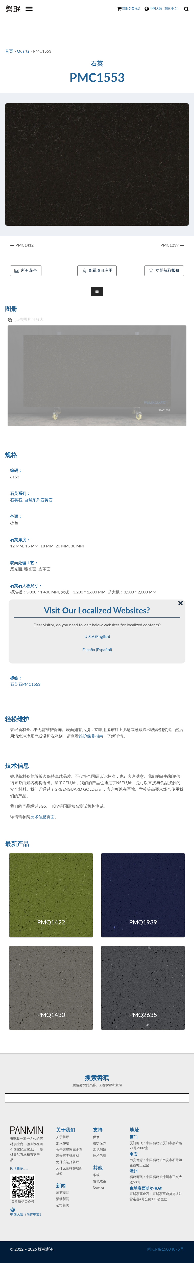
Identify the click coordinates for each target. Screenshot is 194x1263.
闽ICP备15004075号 (165, 1249)
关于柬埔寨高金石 (69, 1149)
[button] (25, 270)
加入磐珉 (62, 1143)
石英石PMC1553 (25, 684)
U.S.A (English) (97, 637)
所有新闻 (62, 1192)
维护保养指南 (91, 736)
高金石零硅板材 (67, 1156)
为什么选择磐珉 (67, 1162)
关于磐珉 (62, 1137)
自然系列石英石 (38, 500)
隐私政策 (99, 1181)
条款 (96, 1175)
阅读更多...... (19, 1168)
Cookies (99, 1187)
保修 (96, 1137)
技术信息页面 (42, 817)
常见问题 (99, 1149)
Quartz (23, 51)
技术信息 (99, 1156)
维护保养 (99, 1143)
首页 (9, 51)
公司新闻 (62, 1205)
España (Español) (97, 650)
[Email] (97, 291)
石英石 (16, 500)
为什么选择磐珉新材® (69, 1171)
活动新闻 (62, 1199)
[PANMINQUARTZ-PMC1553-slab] (97, 375)
